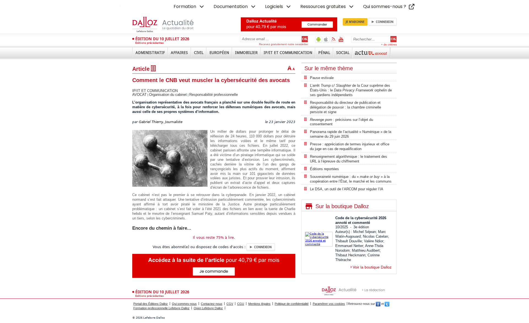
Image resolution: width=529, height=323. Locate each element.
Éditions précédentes (149, 42)
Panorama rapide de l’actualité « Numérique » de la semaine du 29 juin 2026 (350, 134)
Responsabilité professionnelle (213, 95)
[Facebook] (378, 303)
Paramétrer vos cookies (329, 303)
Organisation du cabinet (168, 95)
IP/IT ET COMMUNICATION (155, 91)
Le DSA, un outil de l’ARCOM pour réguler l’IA (346, 189)
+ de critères (389, 44)
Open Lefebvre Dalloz (208, 308)
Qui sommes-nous (184, 303)
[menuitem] (189, 6)
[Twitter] (387, 303)
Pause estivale (322, 78)
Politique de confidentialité (292, 303)
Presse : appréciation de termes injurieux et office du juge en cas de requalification (349, 146)
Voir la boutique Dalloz (372, 267)
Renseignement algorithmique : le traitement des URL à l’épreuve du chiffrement (348, 158)
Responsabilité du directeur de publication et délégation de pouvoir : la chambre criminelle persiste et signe (345, 107)
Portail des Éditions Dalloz (150, 303)
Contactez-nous (211, 303)
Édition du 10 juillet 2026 (162, 38)
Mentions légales (259, 303)
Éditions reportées (324, 169)
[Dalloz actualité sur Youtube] (341, 39)
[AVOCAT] (371, 52)
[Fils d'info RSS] (333, 39)
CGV (229, 303)
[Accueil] (168, 24)
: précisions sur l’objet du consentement (341, 122)
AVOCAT (139, 95)
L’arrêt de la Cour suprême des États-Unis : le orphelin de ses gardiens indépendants (351, 90)
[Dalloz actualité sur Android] (318, 39)
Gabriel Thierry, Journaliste (160, 122)
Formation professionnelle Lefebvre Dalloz (161, 308)
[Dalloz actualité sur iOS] (326, 39)
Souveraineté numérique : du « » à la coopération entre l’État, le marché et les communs (351, 179)
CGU (240, 303)
